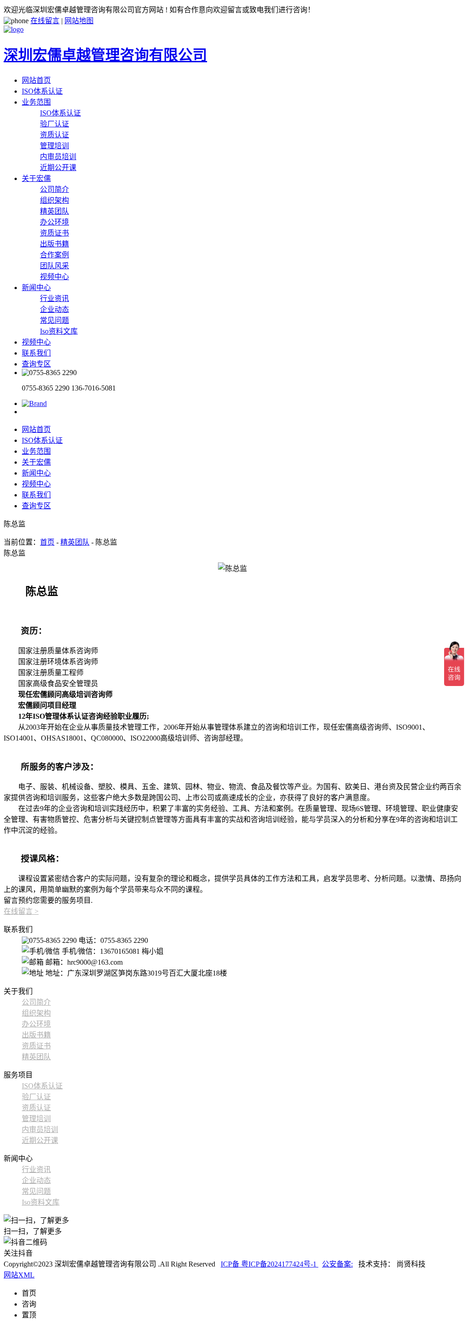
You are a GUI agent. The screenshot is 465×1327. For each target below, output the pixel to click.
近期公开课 (58, 167)
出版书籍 (54, 244)
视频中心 (54, 276)
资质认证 (54, 135)
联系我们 (36, 353)
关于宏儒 (36, 178)
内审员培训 (58, 156)
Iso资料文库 (59, 331)
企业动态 (54, 309)
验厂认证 (54, 124)
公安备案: (337, 1264)
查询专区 (36, 364)
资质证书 (54, 233)
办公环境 (54, 222)
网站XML (19, 1275)
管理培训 (54, 146)
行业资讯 (54, 298)
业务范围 (36, 102)
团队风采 (54, 266)
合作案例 (54, 255)
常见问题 (54, 320)
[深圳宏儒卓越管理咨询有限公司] (34, 403)
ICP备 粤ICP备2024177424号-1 (269, 1264)
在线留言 (44, 21)
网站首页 (36, 80)
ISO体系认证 (42, 91)
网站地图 (79, 21)
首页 (47, 542)
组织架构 (54, 200)
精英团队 (54, 211)
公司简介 (54, 189)
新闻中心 (36, 287)
